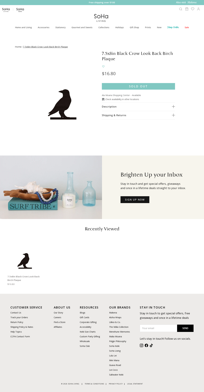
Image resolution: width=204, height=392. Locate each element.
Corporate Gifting (88, 322)
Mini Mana (114, 360)
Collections (103, 27)
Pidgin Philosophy (117, 341)
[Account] (198, 9)
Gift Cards (84, 317)
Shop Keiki (173, 27)
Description (109, 106)
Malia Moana (115, 336)
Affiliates (58, 326)
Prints (148, 27)
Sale (187, 27)
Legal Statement (135, 384)
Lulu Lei (113, 355)
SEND (185, 328)
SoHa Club (85, 346)
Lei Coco (113, 369)
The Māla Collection (118, 326)
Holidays (119, 27)
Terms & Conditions (94, 384)
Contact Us (15, 312)
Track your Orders (19, 317)
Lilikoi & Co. (115, 322)
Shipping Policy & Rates (21, 326)
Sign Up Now (135, 199)
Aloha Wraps (115, 317)
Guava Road (115, 365)
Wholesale (85, 341)
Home (18, 46)
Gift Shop (134, 27)
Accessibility (85, 326)
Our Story (58, 312)
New (159, 27)
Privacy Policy (116, 384)
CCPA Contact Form (20, 336)
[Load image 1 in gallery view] (62, 96)
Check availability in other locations (122, 99)
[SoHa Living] (101, 17)
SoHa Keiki (114, 346)
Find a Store (59, 322)
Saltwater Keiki (116, 374)
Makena (113, 312)
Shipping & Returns (114, 115)
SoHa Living (115, 350)
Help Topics (16, 331)
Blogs (82, 312)
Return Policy (16, 322)
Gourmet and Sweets (82, 27)
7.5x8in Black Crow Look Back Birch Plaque (45, 46)
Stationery (60, 27)
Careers (57, 317)
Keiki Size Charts (88, 331)
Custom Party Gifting (90, 336)
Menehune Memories (119, 331)
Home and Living (23, 27)
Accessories (43, 27)
